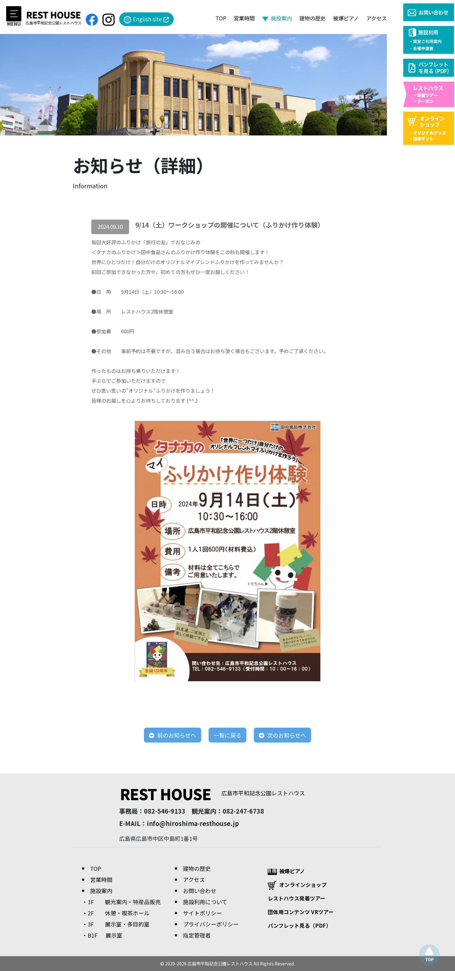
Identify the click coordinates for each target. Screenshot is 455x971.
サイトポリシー (202, 913)
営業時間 (244, 18)
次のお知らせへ (286, 735)
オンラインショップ (303, 884)
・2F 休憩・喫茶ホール (116, 913)
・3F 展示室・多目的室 (116, 924)
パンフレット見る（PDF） (299, 925)
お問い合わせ (199, 891)
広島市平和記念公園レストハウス (263, 793)
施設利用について (205, 902)
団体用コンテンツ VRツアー (301, 912)
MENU (14, 23)
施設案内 (101, 891)
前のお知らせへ (176, 735)
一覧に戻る (227, 735)
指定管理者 (197, 935)
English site (147, 19)
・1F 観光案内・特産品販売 (121, 902)
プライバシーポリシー (211, 924)
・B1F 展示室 (102, 935)
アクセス (376, 18)
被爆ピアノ (346, 18)
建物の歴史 (312, 18)
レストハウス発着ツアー (296, 898)
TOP (220, 18)
